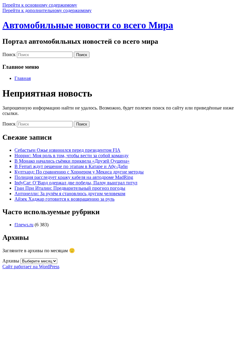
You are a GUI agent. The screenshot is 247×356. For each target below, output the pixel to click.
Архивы (10, 260)
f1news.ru (23, 224)
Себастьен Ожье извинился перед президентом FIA (67, 150)
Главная (22, 78)
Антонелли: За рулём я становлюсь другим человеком (69, 193)
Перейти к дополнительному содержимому (47, 10)
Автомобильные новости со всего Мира (87, 25)
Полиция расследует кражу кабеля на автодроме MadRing (73, 177)
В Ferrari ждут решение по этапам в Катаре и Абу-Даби (71, 166)
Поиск (9, 54)
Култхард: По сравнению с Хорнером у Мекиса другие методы (79, 171)
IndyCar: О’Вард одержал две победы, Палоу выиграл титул (75, 182)
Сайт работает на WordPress (30, 266)
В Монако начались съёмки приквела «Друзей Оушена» (72, 161)
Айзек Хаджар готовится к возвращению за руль (64, 199)
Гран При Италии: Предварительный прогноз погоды (69, 188)
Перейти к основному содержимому (39, 5)
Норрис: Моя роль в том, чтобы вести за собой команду (71, 155)
